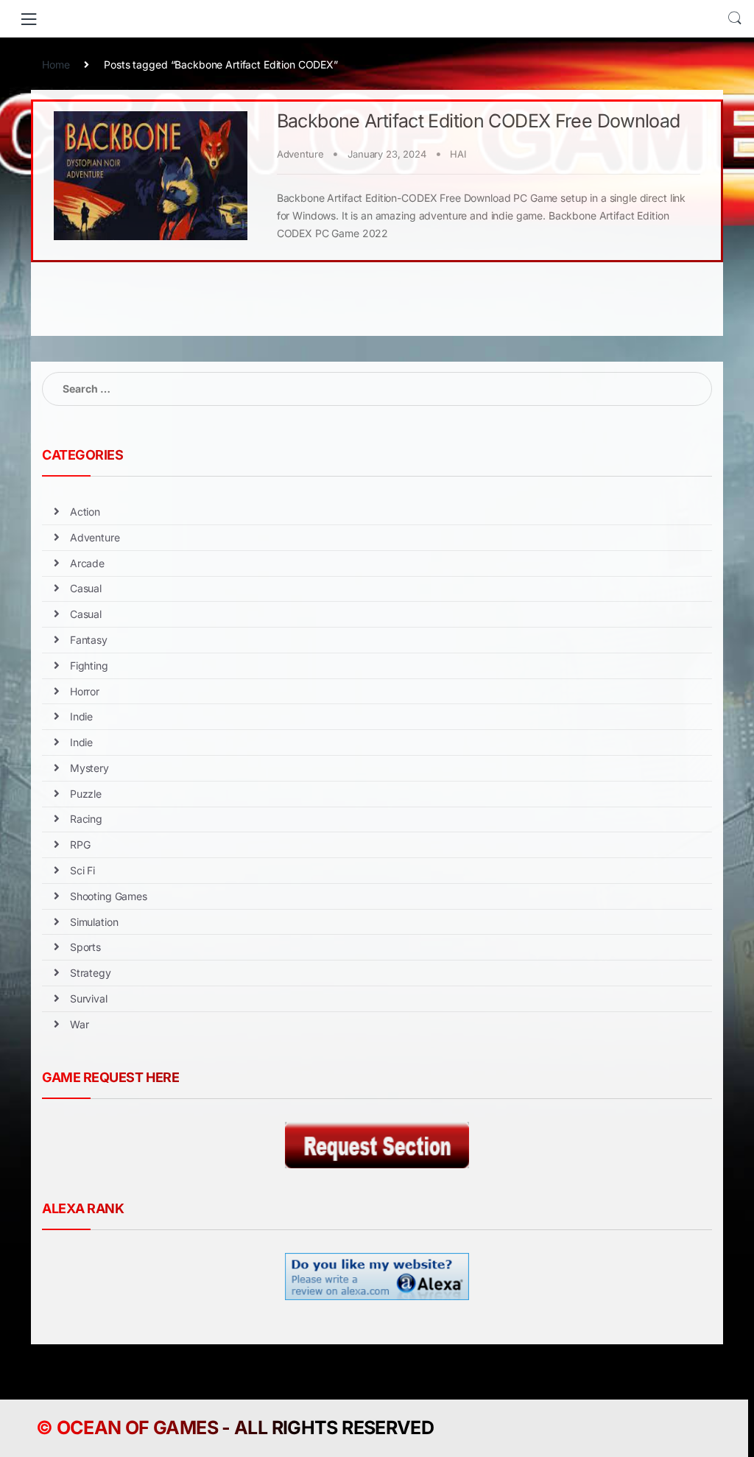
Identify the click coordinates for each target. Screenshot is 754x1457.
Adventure (300, 154)
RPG (80, 844)
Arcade (87, 563)
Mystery (89, 768)
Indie (81, 716)
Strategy (90, 972)
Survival (89, 998)
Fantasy (89, 639)
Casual (86, 588)
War (79, 1024)
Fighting (89, 665)
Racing (86, 818)
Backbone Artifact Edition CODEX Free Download (478, 121)
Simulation (94, 922)
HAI (458, 154)
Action (85, 511)
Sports (85, 947)
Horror (84, 691)
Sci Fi (82, 870)
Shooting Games (108, 896)
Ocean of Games (137, 1427)
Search (735, 18)
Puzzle (86, 793)
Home (55, 64)
